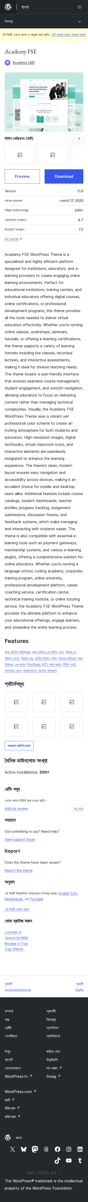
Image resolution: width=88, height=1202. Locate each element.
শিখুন (8, 1051)
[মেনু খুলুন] (80, 7)
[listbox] (44, 714)
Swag (53, 1076)
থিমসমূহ (9, 21)
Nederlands (14, 899)
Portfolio (33, 664)
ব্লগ (61, 652)
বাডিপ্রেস (13, 1116)
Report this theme (19, 870)
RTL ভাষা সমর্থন (51, 664)
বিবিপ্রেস (12, 1108)
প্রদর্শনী (51, 1011)
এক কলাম (20, 664)
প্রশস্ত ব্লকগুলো (47, 671)
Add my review (16, 808)
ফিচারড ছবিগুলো (67, 658)
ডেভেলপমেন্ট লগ (13, 932)
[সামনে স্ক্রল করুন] (79, 138)
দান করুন (54, 1068)
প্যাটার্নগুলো (53, 1036)
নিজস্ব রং (70, 652)
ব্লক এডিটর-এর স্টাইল (44, 652)
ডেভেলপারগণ (13, 1068)
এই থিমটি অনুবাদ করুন (17, 909)
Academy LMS (24, 62)
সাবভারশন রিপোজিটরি (16, 938)
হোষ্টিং (8, 1027)
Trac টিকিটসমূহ (14, 949)
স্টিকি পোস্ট (69, 664)
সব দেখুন (78, 808)
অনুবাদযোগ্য (29, 671)
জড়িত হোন (53, 1051)
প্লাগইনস (52, 1027)
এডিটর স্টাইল (42, 658)
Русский (36, 899)
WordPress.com (21, 1091)
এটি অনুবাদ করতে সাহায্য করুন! (69, 35)
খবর (7, 1019)
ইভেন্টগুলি (51, 1059)
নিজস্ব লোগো (12, 658)
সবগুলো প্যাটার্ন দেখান (19, 746)
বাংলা (19, 1137)
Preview (22, 176)
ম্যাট (10, 1100)
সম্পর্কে (9, 1011)
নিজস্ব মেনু (27, 658)
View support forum (20, 839)
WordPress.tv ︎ (19, 1076)
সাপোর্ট (8, 1059)
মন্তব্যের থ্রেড (13, 671)
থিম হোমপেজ (11, 239)
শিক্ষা (54, 658)
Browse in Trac (16, 943)
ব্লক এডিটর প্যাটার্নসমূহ (17, 652)
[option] (16, 702)
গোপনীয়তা (11, 1036)
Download (64, 176)
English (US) (68, 893)
